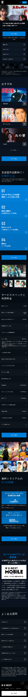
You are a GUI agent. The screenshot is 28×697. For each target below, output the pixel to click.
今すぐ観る (14, 34)
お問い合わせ (18, 688)
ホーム (3, 688)
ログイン (24, 2)
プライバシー (12, 688)
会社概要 (7, 688)
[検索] (20, 2)
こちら (14, 39)
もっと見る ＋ (14, 150)
